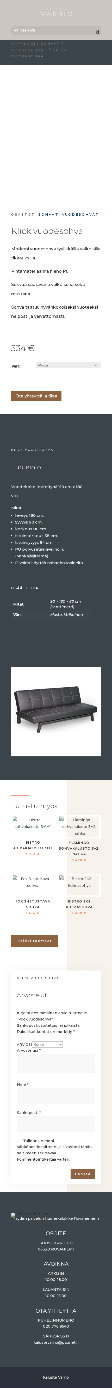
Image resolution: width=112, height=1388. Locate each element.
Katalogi (23, 44)
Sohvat (50, 44)
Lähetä (83, 1174)
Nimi (22, 1084)
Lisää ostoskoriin (13, 380)
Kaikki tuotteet (34, 941)
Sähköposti (29, 1112)
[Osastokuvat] (56, 753)
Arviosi (24, 1044)
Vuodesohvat (29, 50)
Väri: (15, 366)
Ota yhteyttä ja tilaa (36, 396)
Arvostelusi (29, 1050)
